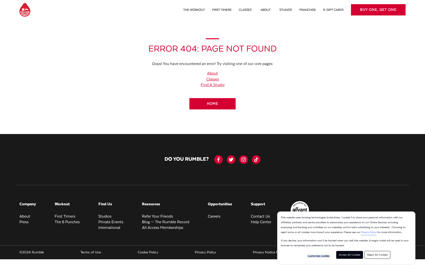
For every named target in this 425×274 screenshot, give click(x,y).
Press (24, 222)
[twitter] (231, 159)
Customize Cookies (319, 255)
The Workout (194, 10)
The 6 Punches (67, 222)
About (265, 10)
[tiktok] (256, 159)
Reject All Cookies (377, 254)
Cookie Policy (148, 252)
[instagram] (243, 159)
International (109, 228)
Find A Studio (213, 85)
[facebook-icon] (218, 159)
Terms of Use (90, 252)
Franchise (307, 10)
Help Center (261, 222)
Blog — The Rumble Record (165, 222)
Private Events (110, 222)
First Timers (221, 10)
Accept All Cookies (349, 254)
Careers (214, 216)
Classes (245, 10)
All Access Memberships (162, 228)
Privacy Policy (369, 232)
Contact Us (260, 216)
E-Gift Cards (333, 10)
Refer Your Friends (157, 216)
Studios (285, 10)
